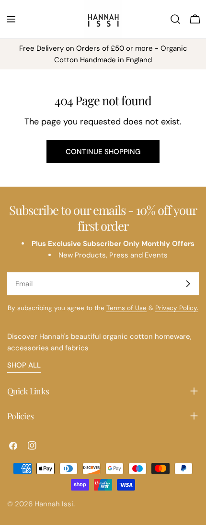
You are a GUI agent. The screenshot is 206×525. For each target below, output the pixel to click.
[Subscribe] (188, 284)
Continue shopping (103, 151)
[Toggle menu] (11, 19)
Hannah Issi (53, 504)
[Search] (175, 19)
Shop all (24, 365)
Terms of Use (126, 308)
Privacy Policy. (176, 308)
